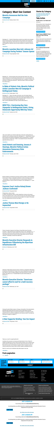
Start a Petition (25, 1)
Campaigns (43, 377)
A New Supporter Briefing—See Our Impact (18, 319)
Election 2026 (43, 373)
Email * (32, 359)
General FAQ (32, 373)
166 (5, 355)
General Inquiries (21, 373)
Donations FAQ (32, 374)
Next (7, 355)
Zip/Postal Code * (45, 359)
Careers (19, 374)
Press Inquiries (21, 376)
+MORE (37, 61)
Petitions (43, 379)
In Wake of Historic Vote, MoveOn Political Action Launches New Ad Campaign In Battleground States (18, 88)
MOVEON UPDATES (40, 15)
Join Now (33, 1)
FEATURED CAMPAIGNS (45, 13)
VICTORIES (38, 13)
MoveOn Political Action (21, 398)
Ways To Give (43, 380)
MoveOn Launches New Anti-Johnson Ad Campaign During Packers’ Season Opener (18, 50)
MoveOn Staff (6, 19)
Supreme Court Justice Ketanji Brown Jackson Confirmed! (16, 187)
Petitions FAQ (32, 376)
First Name (10, 359)
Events (42, 376)
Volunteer (43, 374)
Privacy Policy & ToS (33, 377)
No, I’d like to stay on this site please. (27, 412)
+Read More (4, 46)
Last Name (21, 359)
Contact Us (39, 1)
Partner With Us (21, 377)
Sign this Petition (41, 31)
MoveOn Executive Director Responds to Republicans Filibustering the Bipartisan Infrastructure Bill (17, 242)
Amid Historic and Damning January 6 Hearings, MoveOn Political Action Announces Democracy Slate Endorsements (16, 148)
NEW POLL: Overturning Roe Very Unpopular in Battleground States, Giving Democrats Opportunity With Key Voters (17, 107)
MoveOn (5, 247)
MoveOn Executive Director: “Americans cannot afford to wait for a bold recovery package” (17, 281)
